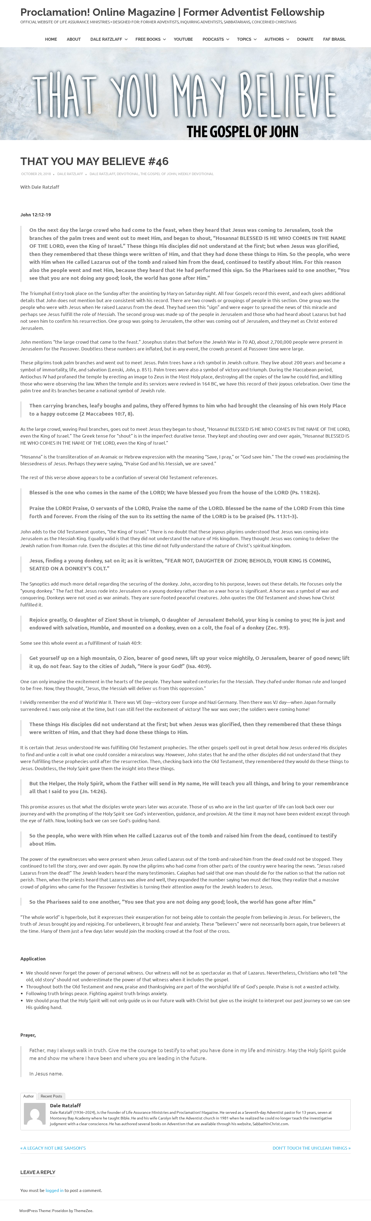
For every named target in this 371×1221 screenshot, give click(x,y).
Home (51, 39)
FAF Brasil (334, 39)
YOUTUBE (183, 39)
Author (28, 1096)
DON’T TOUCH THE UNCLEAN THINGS (310, 1147)
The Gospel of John (158, 173)
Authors (274, 39)
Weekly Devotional (196, 173)
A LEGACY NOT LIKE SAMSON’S (54, 1147)
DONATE (305, 39)
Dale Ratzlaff (106, 39)
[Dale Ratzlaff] (35, 1122)
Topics (244, 39)
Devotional (128, 173)
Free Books (148, 39)
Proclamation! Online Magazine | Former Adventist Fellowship (172, 12)
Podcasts (213, 39)
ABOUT (74, 39)
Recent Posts (51, 1096)
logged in (55, 1190)
